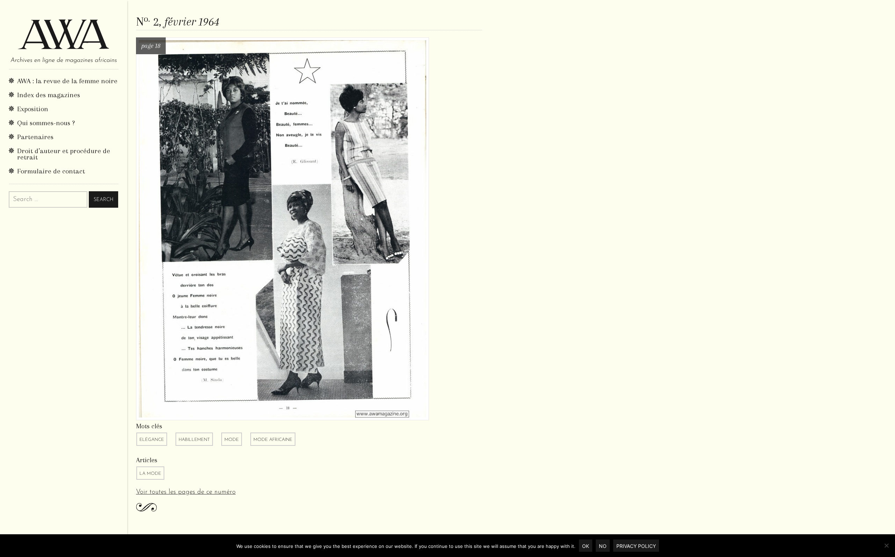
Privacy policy (636, 546)
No (603, 546)
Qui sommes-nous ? (46, 123)
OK (585, 546)
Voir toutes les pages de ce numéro (186, 492)
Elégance (151, 439)
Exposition (32, 109)
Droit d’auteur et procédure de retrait (63, 154)
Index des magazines (48, 95)
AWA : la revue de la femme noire (67, 81)
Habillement (194, 439)
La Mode (150, 473)
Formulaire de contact (51, 171)
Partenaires (35, 137)
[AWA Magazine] (63, 34)
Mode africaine (272, 439)
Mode (231, 439)
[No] (886, 545)
